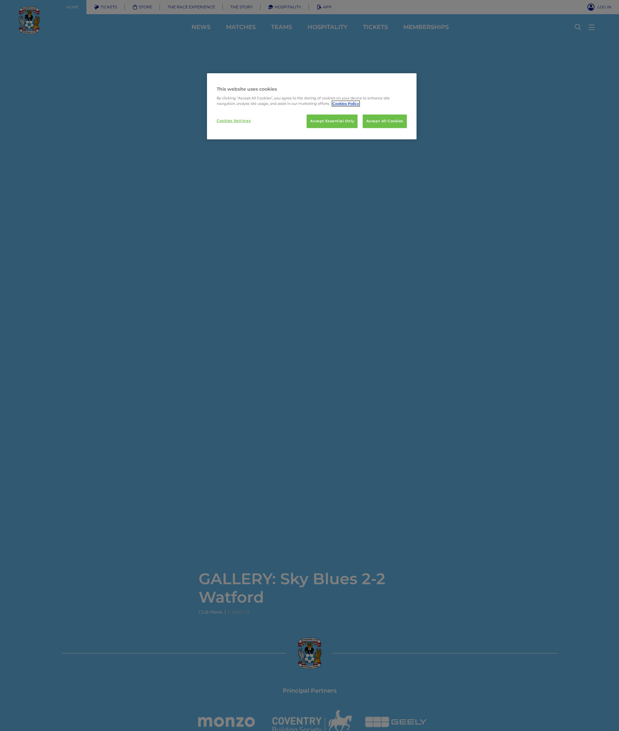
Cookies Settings (234, 120)
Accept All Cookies (384, 121)
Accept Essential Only (332, 121)
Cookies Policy (345, 103)
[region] (312, 106)
